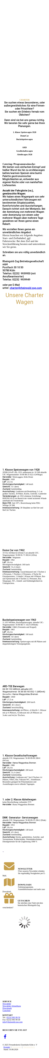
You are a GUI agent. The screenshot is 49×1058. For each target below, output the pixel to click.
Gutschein (7, 1011)
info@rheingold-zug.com (12, 1022)
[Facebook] (5, 1036)
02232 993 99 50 (13, 1017)
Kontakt (7, 1047)
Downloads (7, 1008)
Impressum (16, 1047)
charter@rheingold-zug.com (26, 287)
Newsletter (7, 1004)
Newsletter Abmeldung (12, 1006)
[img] (25, 8)
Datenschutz (29, 1047)
